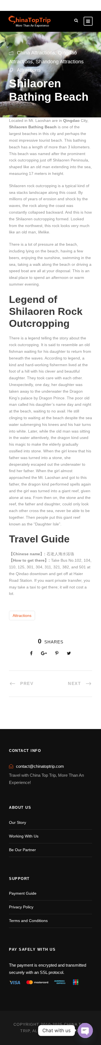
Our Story (17, 822)
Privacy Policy (21, 907)
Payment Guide (22, 893)
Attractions (29, 70)
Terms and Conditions (28, 920)
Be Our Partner (22, 850)
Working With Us (23, 836)
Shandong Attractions (60, 61)
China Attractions (36, 52)
